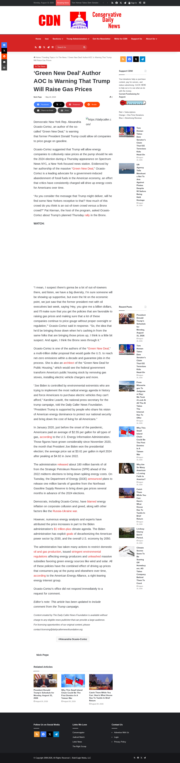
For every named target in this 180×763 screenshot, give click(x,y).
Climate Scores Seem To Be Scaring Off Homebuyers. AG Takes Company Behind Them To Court (141, 565)
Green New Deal (83, 168)
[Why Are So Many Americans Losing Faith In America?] (126, 468)
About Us (150, 39)
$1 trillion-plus (62, 529)
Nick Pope (38, 97)
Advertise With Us (121, 732)
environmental (92, 551)
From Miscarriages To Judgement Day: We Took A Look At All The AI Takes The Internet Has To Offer (141, 400)
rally (87, 215)
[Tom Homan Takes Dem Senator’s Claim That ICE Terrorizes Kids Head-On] (126, 132)
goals (70, 533)
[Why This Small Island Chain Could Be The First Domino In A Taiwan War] (73, 680)
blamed (91, 501)
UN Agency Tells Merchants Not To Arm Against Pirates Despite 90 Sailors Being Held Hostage (141, 182)
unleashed (94, 556)
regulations (40, 556)
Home (38, 39)
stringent (77, 551)
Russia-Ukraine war (65, 511)
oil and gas (40, 551)
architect (69, 362)
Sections (57, 39)
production (54, 551)
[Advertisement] (132, 256)
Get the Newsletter (101, 39)
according (46, 436)
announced (95, 478)
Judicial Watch (79, 737)
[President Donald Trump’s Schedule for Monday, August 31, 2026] (45, 680)
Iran (47, 39)
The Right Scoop (79, 746)
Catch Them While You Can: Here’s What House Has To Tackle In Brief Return (141, 504)
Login (116, 737)
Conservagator (78, 732)
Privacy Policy (120, 742)
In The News (61, 57)
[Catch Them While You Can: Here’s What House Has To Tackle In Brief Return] (101, 682)
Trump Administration (77, 39)
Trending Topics (48, 57)
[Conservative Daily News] (81, 20)
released (63, 464)
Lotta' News (77, 742)
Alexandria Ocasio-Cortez (73, 639)
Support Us (136, 39)
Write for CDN (120, 39)
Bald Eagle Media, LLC (81, 758)
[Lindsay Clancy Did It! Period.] (126, 532)
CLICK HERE (140, 85)
